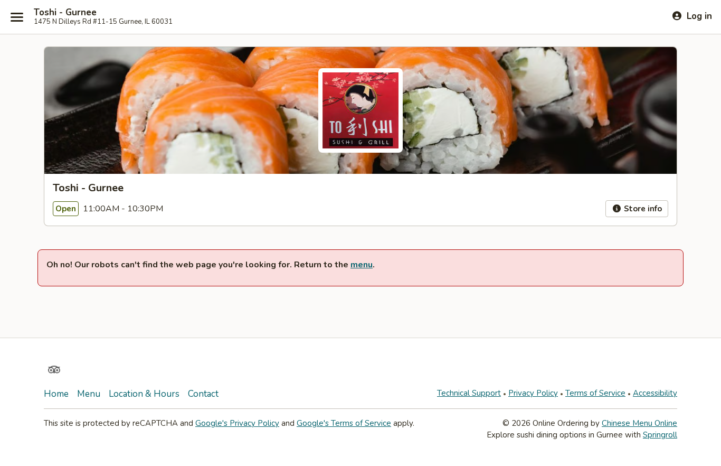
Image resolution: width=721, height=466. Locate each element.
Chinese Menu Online (639, 423)
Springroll (660, 435)
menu (361, 265)
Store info (642, 208)
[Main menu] (17, 17)
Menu (88, 394)
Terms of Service (595, 393)
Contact (203, 394)
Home (56, 394)
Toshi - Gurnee (65, 12)
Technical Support (469, 393)
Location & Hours (144, 394)
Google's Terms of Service (344, 423)
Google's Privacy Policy (237, 423)
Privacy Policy (533, 393)
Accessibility (655, 393)
